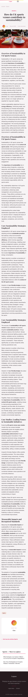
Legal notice (11, 688)
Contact (18, 688)
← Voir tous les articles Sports (9, 639)
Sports (7, 6)
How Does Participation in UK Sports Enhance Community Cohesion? (13, 662)
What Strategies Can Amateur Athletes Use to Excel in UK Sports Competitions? (13, 657)
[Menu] (17, 1)
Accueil (3, 6)
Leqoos (14, 676)
